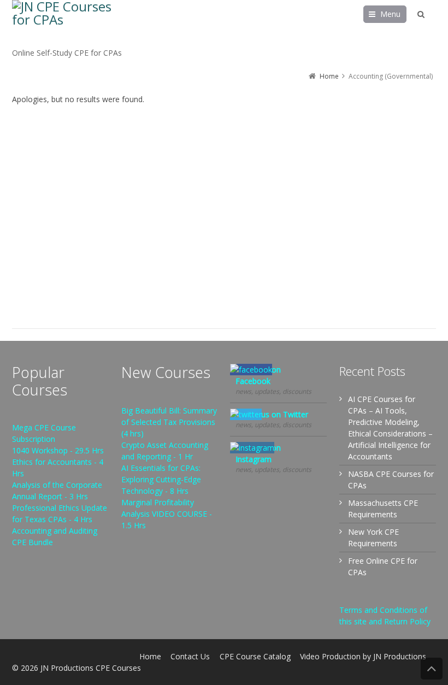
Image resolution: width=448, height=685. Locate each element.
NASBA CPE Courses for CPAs (391, 480)
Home (150, 656)
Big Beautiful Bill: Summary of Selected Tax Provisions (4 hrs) (169, 422)
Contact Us (190, 656)
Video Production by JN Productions (363, 656)
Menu (390, 14)
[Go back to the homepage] (66, 23)
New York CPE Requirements (373, 537)
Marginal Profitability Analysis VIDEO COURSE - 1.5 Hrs (166, 513)
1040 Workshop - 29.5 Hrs (58, 450)
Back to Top (432, 669)
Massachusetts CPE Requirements (383, 508)
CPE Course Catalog (255, 656)
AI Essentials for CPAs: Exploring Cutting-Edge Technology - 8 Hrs (161, 479)
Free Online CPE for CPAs (382, 566)
